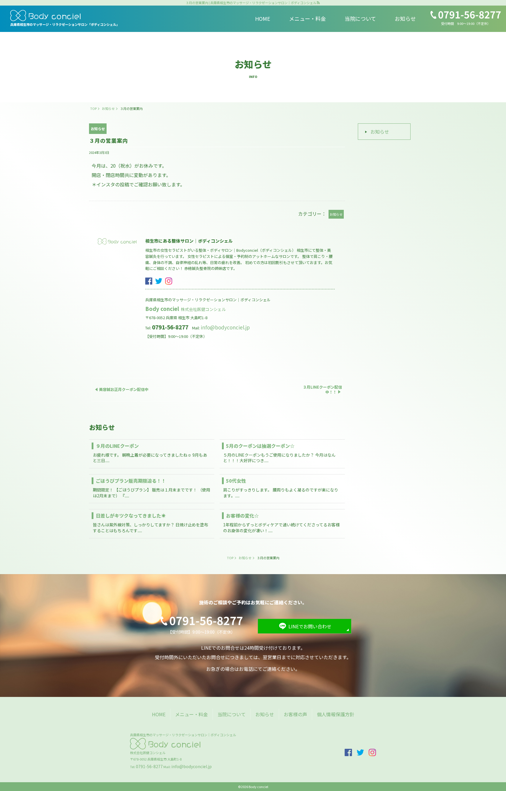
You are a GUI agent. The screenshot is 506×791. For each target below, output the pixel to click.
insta (168, 281)
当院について (360, 18)
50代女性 (236, 480)
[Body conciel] (64, 15)
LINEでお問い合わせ (309, 626)
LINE (492, 429)
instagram (492, 383)
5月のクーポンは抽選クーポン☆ (260, 445)
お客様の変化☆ (242, 515)
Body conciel (186, 308)
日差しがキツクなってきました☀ (131, 515)
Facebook (492, 409)
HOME (262, 18)
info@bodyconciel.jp (225, 327)
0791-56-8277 (149, 766)
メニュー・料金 (307, 18)
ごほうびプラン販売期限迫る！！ (131, 480)
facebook (148, 281)
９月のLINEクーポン (117, 445)
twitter (158, 281)
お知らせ (405, 18)
